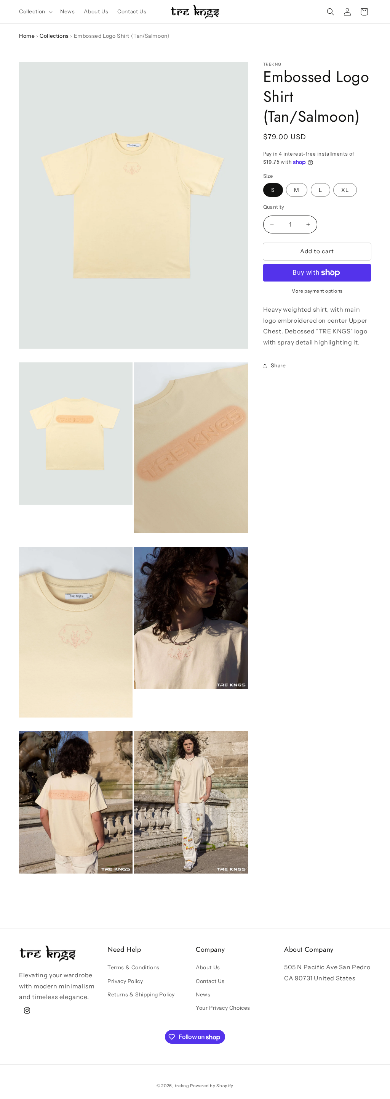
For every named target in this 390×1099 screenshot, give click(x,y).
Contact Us (210, 981)
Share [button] (278, 365)
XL (345, 190)
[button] (35, 11)
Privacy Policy (125, 981)
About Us (208, 967)
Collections (54, 35)
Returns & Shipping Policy (141, 994)
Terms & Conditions (133, 967)
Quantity (274, 207)
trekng (182, 1085)
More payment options (317, 291)
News (203, 994)
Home (27, 35)
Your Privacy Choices (223, 1007)
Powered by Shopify (211, 1085)
